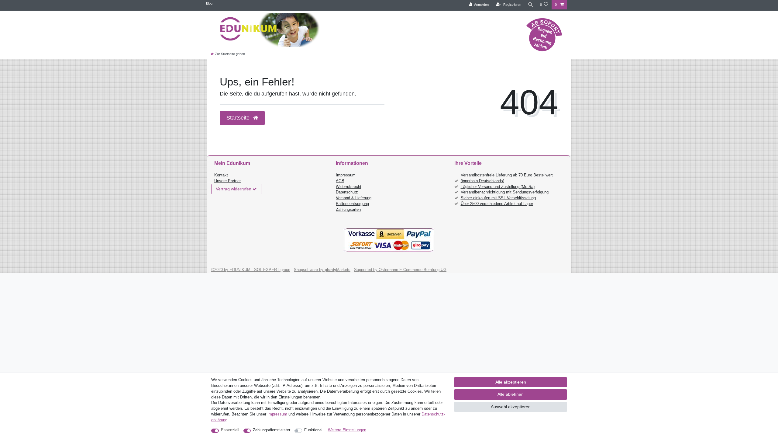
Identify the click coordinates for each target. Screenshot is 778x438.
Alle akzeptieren (510, 382)
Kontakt (221, 175)
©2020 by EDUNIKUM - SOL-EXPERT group (250, 270)
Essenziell (230, 430)
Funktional (313, 430)
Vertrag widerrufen (233, 188)
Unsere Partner (227, 181)
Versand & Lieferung (353, 198)
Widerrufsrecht (348, 187)
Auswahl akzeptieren (511, 406)
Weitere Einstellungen (347, 430)
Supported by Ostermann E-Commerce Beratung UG (400, 270)
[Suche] (531, 4)
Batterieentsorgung (352, 204)
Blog (209, 3)
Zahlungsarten (348, 209)
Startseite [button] (238, 118)
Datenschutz (347, 192)
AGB (340, 181)
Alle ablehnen (510, 394)
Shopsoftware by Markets (322, 270)
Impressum (346, 175)
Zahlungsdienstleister (271, 430)
